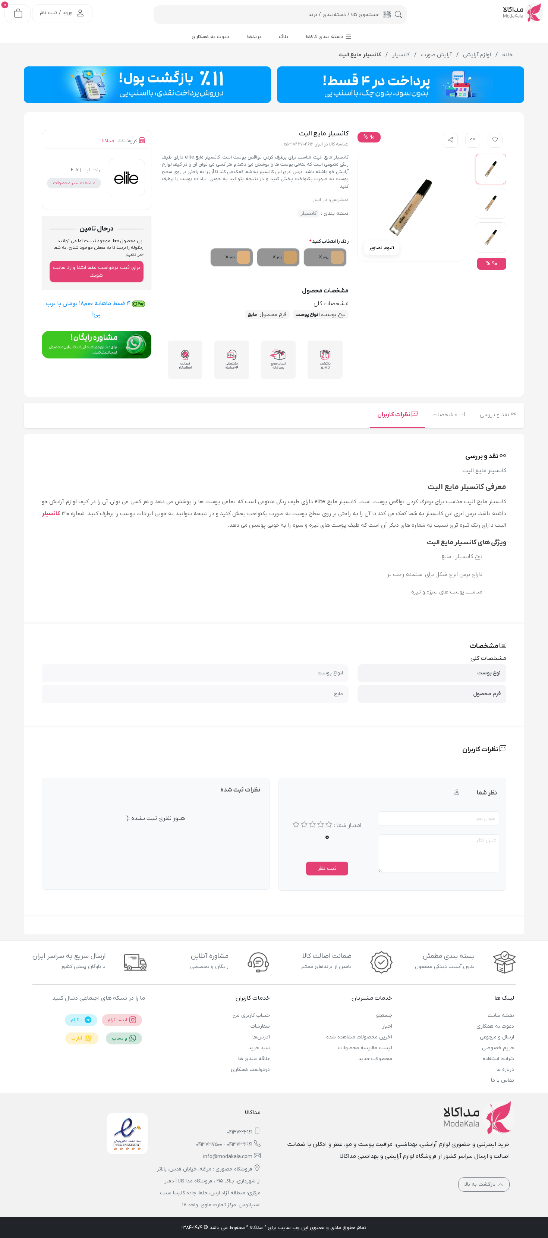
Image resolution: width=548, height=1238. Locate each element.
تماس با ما (502, 1080)
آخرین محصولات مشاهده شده (359, 1037)
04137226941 (239, 1132)
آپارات (77, 1038)
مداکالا (107, 140)
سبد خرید (259, 1047)
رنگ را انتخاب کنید (330, 241)
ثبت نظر (327, 868)
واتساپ (120, 1038)
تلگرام (77, 1020)
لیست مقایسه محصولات (365, 1047)
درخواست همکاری (250, 1069)
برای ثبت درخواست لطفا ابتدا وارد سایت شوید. (96, 271)
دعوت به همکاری (495, 1026)
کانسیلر (308, 213)
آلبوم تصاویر (381, 248)
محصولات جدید (375, 1058)
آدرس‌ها (261, 1037)
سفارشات (260, 1026)
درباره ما (505, 1069)
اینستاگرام (118, 1020)
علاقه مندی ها (254, 1058)
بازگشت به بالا (480, 1184)
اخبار (387, 1026)
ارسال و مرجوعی (497, 1037)
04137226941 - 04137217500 (224, 1144)
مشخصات (445, 415)
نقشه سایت (501, 1015)
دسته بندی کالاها (325, 36)
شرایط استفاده (498, 1058)
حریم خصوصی (498, 1047)
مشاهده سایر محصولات (74, 183)
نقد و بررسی (495, 415)
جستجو (384, 1015)
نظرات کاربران (394, 415)
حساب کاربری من (251, 1015)
